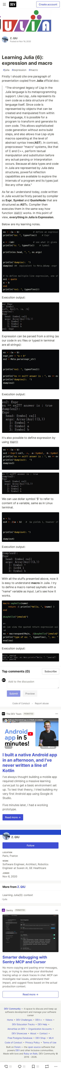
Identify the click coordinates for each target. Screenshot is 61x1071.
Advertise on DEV (16, 1029)
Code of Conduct (21, 703)
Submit (13, 693)
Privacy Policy (32, 1042)
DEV (17, 1050)
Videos (48, 1019)
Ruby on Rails (31, 1053)
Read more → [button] (13, 817)
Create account (48, 4)
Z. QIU (14, 38)
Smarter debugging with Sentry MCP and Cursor (25, 959)
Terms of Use (49, 1042)
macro (33, 69)
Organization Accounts (40, 1029)
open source (34, 1047)
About (33, 1033)
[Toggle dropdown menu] (56, 713)
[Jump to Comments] (22, 1066)
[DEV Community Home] (13, 4)
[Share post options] (56, 1066)
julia (6, 69)
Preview (30, 693)
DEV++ (38, 1019)
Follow (30, 845)
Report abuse (42, 703)
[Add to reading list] (35, 1066)
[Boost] (47, 1066)
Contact (43, 1033)
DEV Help (42, 1024)
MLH (51, 1038)
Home (10, 1019)
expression (19, 69)
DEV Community (12, 1008)
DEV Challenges (24, 1019)
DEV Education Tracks (23, 1024)
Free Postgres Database (20, 1038)
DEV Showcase (19, 1033)
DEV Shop (41, 1038)
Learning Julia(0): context (17, 897)
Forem (17, 1047)
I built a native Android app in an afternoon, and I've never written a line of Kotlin (30, 762)
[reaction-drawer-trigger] (8, 1066)
